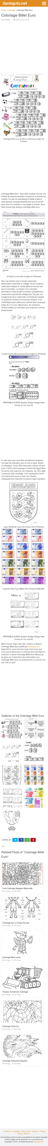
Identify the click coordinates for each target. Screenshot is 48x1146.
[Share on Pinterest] (33, 840)
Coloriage (6, 20)
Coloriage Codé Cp (10, 1026)
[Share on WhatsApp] (27, 840)
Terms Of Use (26, 1131)
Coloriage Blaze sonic (11, 957)
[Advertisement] (24, 47)
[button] (44, 3)
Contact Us (7, 1131)
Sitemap (27, 1133)
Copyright (16, 1131)
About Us (35, 1131)
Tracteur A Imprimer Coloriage (15, 991)
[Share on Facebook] (21, 840)
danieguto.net (15, 3)
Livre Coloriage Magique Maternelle (17, 888)
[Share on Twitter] (15, 840)
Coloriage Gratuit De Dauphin (14, 1060)
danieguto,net (34, 646)
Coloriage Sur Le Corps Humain (15, 922)
